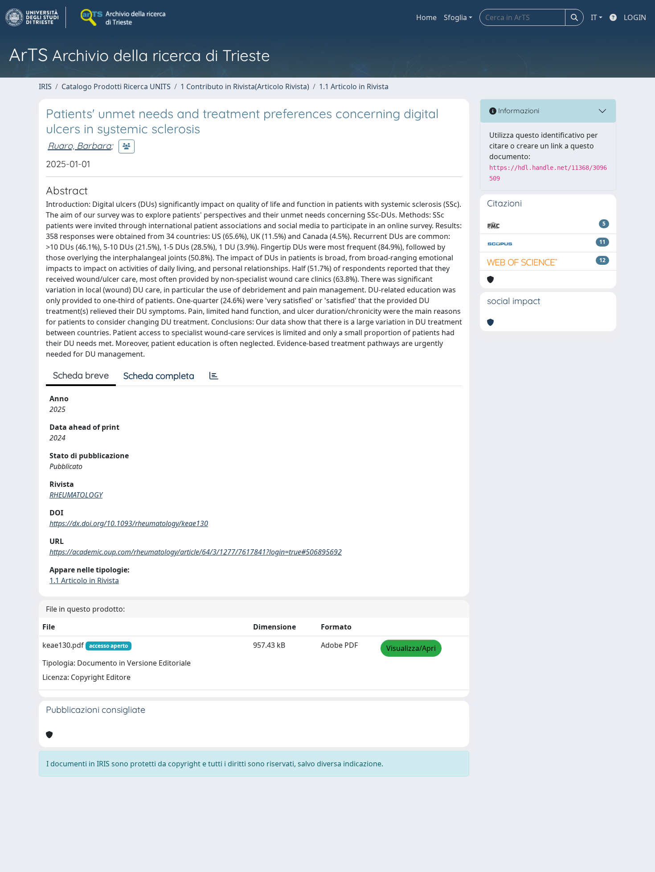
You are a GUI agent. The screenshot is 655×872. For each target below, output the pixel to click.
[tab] (214, 375)
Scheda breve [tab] (81, 375)
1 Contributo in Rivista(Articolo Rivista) (244, 86)
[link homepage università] (124, 17)
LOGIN (635, 17)
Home (426, 17)
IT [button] (594, 17)
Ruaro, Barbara (79, 145)
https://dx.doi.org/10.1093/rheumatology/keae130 (128, 523)
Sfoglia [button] (455, 17)
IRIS (45, 86)
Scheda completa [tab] (158, 375)
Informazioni (517, 110)
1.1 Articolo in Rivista (354, 86)
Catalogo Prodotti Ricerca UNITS (116, 86)
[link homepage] (35, 17)
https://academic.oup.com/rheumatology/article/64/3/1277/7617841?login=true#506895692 (195, 552)
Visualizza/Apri (411, 648)
